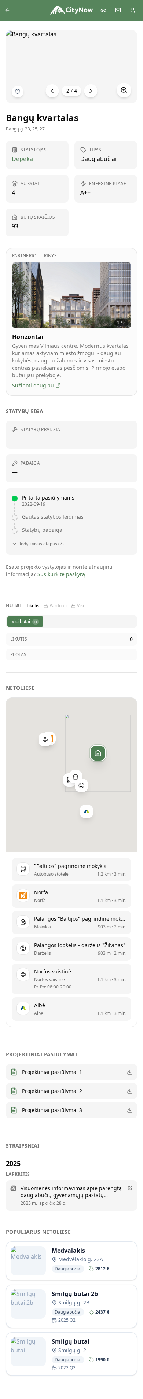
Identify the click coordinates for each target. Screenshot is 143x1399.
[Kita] (91, 90)
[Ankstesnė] (52, 90)
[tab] (25, 621)
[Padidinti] (124, 90)
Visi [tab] (80, 606)
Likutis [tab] (32, 606)
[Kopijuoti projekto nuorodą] (103, 10)
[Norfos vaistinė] (45, 739)
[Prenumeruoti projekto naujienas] (17, 91)
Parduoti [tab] (58, 606)
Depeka (22, 159)
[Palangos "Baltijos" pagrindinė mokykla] (75, 776)
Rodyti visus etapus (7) (41, 544)
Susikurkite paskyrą (61, 574)
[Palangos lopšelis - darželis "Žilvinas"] (81, 785)
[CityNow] (71, 10)
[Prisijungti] (133, 10)
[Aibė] (86, 811)
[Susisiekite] (118, 10)
